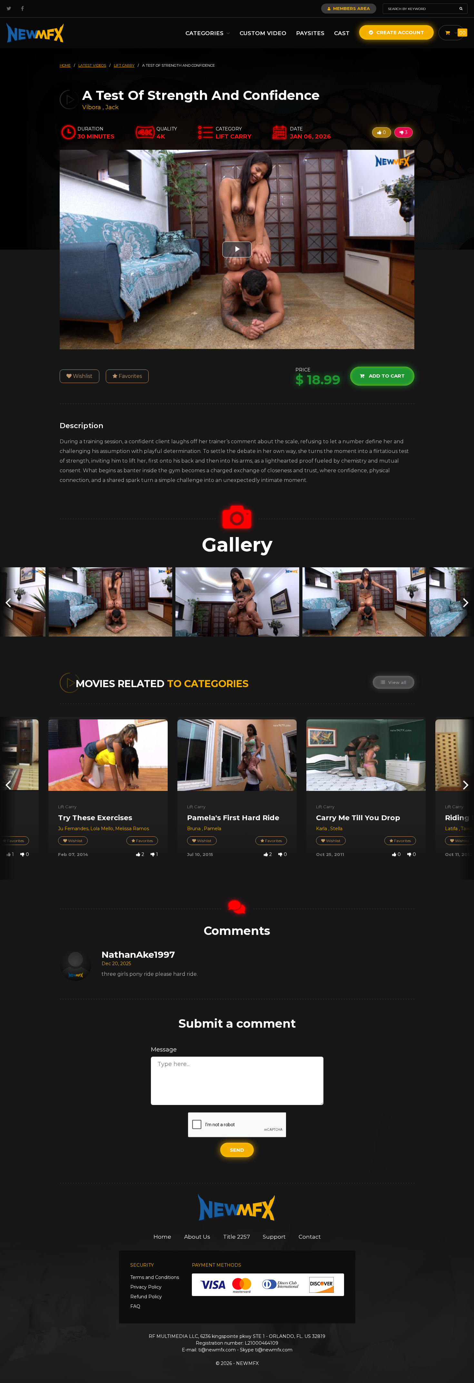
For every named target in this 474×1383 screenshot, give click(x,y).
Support (274, 1237)
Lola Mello (101, 828)
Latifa (452, 828)
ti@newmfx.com (217, 1350)
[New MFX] (35, 33)
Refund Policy (146, 1297)
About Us (197, 1237)
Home (162, 1237)
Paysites (310, 33)
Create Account (399, 32)
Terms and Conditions (154, 1277)
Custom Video (263, 33)
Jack (112, 107)
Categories (205, 33)
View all (396, 682)
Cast (342, 33)
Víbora (92, 107)
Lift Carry (67, 806)
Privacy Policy (146, 1287)
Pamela (212, 828)
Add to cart (386, 376)
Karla (322, 828)
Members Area (351, 8)
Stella (336, 828)
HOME (65, 65)
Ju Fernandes (73, 828)
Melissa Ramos (132, 828)
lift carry (124, 65)
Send (237, 1150)
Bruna (194, 828)
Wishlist (82, 376)
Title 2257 (236, 1237)
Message (164, 1049)
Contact (310, 1237)
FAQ (135, 1306)
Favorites (129, 376)
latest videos (92, 65)
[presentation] (8, 602)
